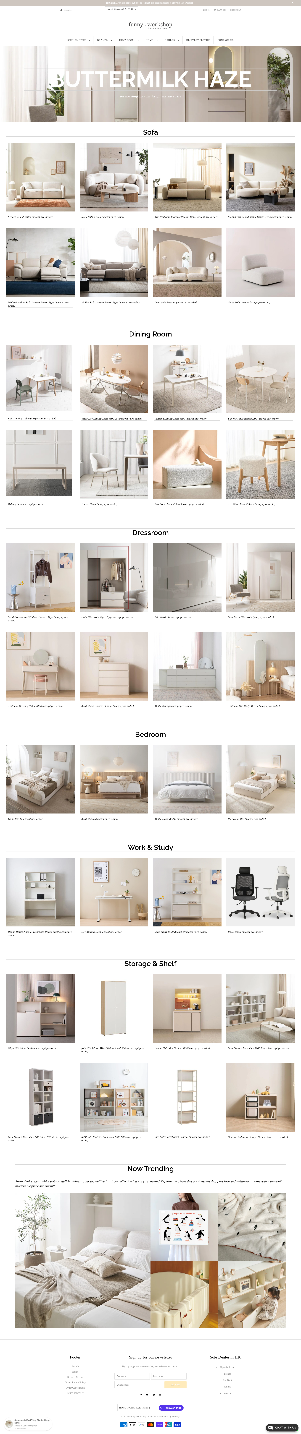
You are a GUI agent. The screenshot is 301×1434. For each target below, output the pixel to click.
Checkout (235, 10)
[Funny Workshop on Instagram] (154, 1395)
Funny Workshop (137, 1416)
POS (150, 1416)
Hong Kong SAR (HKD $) (120, 9)
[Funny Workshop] (150, 26)
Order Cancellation (75, 1387)
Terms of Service (75, 1393)
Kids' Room (127, 40)
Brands (103, 40)
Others (170, 40)
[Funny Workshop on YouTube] (147, 1395)
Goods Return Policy (75, 1382)
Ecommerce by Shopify (168, 1416)
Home (150, 40)
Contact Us (225, 40)
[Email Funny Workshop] (160, 1395)
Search (75, 1366)
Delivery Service (198, 40)
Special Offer (77, 40)
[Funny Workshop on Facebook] (141, 1395)
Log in (206, 10)
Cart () (221, 10)
